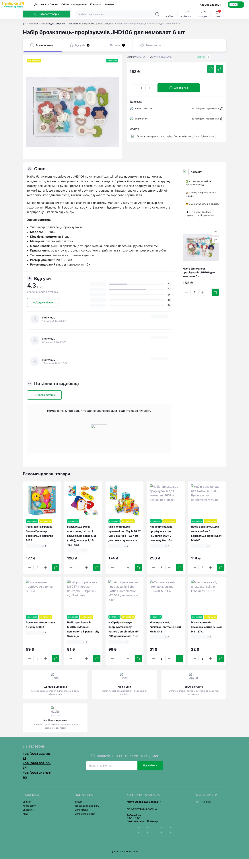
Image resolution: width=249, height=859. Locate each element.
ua (234, 4)
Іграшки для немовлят (53, 23)
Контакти (96, 4)
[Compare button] (219, 69)
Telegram (206, 801)
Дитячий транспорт (85, 813)
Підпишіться (150, 765)
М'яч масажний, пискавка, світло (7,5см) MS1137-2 (206, 627)
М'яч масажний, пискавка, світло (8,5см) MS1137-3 (165, 627)
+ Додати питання (44, 394)
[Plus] (149, 87)
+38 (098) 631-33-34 (37, 765)
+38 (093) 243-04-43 (37, 775)
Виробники (28, 809)
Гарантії (197, 172)
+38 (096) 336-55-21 (37, 756)
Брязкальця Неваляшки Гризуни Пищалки (91, 23)
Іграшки (33, 23)
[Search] (157, 14)
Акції (25, 813)
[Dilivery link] (221, 108)
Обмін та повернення (74, 4)
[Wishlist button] (210, 69)
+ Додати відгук (43, 302)
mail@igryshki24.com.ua (142, 808)
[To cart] (215, 292)
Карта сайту (29, 805)
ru (240, 4)
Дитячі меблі (81, 809)
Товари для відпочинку (87, 805)
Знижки (109, 4)
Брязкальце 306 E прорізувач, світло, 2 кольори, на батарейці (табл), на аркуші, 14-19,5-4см (81, 535)
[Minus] (133, 87)
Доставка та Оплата (46, 4)
